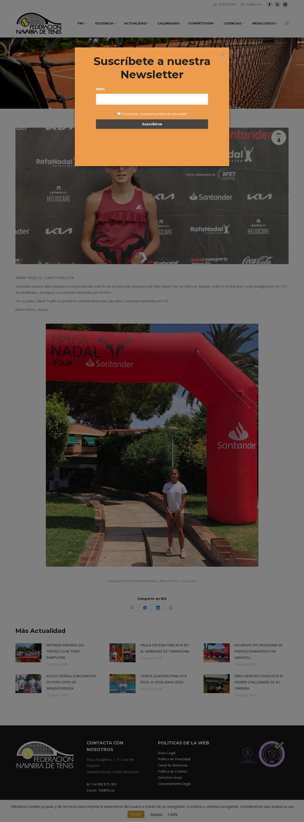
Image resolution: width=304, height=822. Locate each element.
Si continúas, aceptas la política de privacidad (154, 114)
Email (100, 89)
